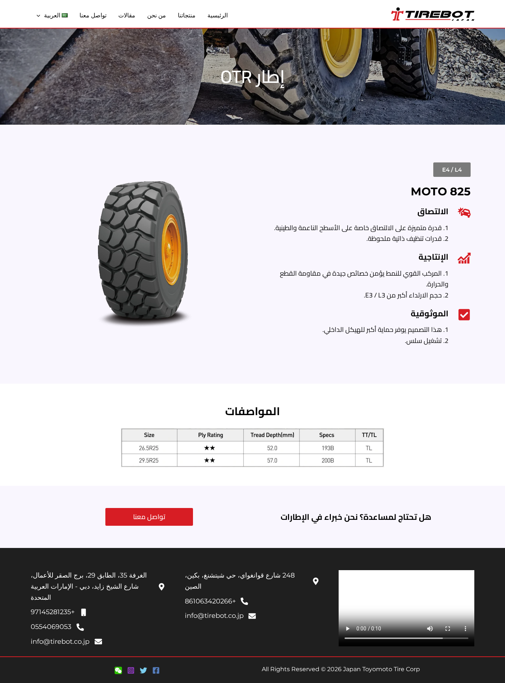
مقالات (126, 15)
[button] (40, 15)
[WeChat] (118, 670)
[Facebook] (156, 670)
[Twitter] (143, 670)
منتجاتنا (187, 15)
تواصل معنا (92, 15)
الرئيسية (217, 15)
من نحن (156, 15)
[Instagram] (131, 670)
